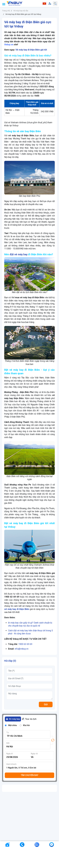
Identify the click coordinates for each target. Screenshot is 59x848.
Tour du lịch (30, 719)
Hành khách (11, 764)
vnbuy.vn (24, 648)
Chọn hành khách (30, 767)
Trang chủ (6, 11)
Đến (8, 743)
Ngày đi (9, 753)
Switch (52, 740)
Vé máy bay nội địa (20, 11)
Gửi (46, 704)
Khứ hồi (26, 725)
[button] (49, 3)
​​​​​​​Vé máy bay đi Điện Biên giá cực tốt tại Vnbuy (23, 14)
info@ (17, 648)
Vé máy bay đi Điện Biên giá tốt (31, 49)
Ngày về (34, 753)
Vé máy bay (14, 719)
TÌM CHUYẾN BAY (29, 775)
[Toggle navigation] (3, 4)
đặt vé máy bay (18, 254)
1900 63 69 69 (25, 644)
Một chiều (12, 725)
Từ (7, 732)
